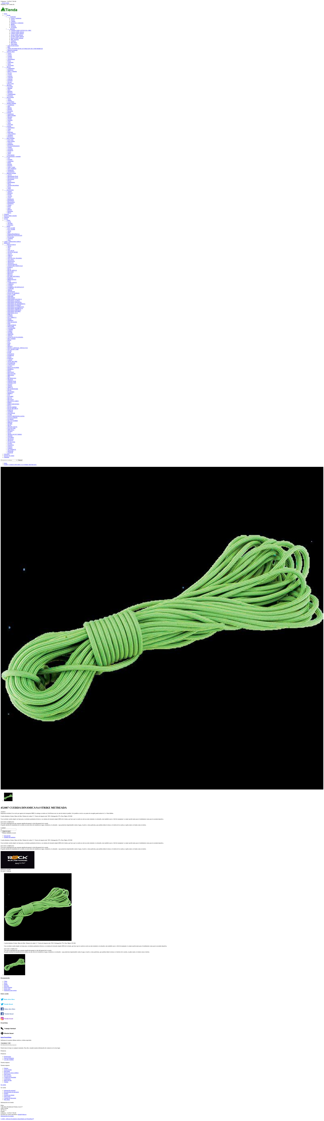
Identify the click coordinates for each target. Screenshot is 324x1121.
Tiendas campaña (10, 103)
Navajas (9, 73)
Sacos (5, 983)
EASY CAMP (11, 294)
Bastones (9, 165)
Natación (6, 217)
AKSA (9, 246)
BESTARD (10, 272)
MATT (9, 370)
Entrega (6, 1068)
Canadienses (10, 105)
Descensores (10, 179)
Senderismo (10, 114)
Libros (7, 220)
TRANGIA (10, 439)
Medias (13, 24)
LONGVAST (11, 364)
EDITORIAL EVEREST (14, 305)
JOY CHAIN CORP (13, 349)
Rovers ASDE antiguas (17, 38)
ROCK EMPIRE (12, 407)
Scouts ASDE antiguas (17, 35)
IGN (8, 341)
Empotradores (11, 182)
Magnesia (10, 92)
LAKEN (9, 360)
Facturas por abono (9, 1095)
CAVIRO (10, 285)
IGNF (9, 343)
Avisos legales (8, 1069)
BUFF (9, 281)
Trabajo (13, 20)
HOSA (9, 340)
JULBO (9, 351)
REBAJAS (7, 243)
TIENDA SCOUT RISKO (14, 434)
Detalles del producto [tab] (9, 837)
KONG (9, 357)
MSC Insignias (15, 39)
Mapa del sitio (8, 1080)
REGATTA (10, 399)
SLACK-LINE (11, 428)
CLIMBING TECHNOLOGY (15, 287)
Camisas (13, 21)
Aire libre (9, 223)
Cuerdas (9, 56)
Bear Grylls (10, 83)
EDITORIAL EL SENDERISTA (16, 304)
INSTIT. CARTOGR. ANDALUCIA (17, 348)
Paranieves (10, 150)
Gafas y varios (11, 167)
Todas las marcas (10, 244)
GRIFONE (10, 334)
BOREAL (10, 278)
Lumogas (9, 76)
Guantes (9, 147)
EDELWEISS (11, 297)
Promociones (7, 1056)
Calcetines (10, 149)
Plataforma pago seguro (10, 990)
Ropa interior (10, 155)
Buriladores (10, 203)
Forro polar (10, 139)
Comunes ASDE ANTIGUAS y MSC (21, 30)
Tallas (5, 981)
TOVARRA (10, 437)
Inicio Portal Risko (6, 1037)
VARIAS (13, 41)
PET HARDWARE (12, 389)
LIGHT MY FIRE (12, 361)
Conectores (10, 62)
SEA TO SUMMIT (12, 420)
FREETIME (10, 326)
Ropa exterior (11, 141)
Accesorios (14, 27)
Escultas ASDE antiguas (17, 36)
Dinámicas (10, 136)
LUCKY (9, 366)
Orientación (10, 170)
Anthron (9, 256)
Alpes (9, 240)
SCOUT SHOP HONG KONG (16, 416)
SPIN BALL (10, 430)
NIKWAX (10, 379)
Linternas (9, 79)
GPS (8, 158)
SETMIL (9, 423)
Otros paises (14, 44)
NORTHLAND (11, 382)
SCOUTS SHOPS (12, 417)
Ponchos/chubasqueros (13, 146)
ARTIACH (10, 263)
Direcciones (7, 1096)
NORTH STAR (11, 381)
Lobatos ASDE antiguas (17, 33)
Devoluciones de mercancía (11, 1092)
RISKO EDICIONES (13, 404)
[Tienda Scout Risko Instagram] (9, 1019)
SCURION (10, 419)
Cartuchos (10, 77)
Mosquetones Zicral (12, 176)
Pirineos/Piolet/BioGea (13, 234)
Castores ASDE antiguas (17, 32)
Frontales (9, 159)
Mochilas (8, 85)
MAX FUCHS (11, 373)
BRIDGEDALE (11, 279)
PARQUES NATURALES (14, 235)
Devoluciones (7, 1076)
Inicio (5, 13)
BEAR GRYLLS (12, 270)
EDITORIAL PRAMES (14, 311)
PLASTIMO (10, 392)
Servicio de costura (9, 455)
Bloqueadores (11, 202)
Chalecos (9, 143)
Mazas (9, 184)
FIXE (8, 323)
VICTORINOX (11, 449)
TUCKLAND (11, 442)
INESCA (9, 346)
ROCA (9, 405)
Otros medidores (11, 168)
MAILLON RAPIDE (13, 367)
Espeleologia (9, 190)
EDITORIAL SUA (12, 313)
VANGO (9, 446)
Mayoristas (7, 1071)
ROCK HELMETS (12, 408)
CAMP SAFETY (12, 282)
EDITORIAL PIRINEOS (14, 310)
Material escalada (10, 173)
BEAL (9, 269)
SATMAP (10, 411)
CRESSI (9, 290)
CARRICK (10, 284)
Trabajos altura (9, 51)
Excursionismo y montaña (12, 156)
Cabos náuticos (11, 133)
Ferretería (9, 80)
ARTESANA (11, 261)
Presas (9, 187)
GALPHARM (11, 328)
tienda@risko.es (22, 1114)
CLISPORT (10, 288)
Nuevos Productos (9, 1058)
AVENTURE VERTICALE (15, 266)
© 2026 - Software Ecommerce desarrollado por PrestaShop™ (17, 1119)
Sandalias (9, 120)
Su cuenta (3, 1084)
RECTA (9, 398)
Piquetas (9, 109)
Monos (9, 212)
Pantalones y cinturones (17, 23)
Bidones (9, 209)
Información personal (9, 1090)
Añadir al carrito (5, 831)
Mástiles (9, 108)
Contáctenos (7, 1079)
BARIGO (10, 267)
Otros (8, 89)
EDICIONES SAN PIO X (14, 299)
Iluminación (10, 199)
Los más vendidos (9, 1059)
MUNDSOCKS (11, 378)
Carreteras (10, 238)
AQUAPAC (10, 259)
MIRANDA (10, 375)
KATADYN (10, 354)
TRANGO (10, 440)
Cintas (9, 129)
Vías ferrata (10, 65)
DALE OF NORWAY (13, 293)
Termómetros (10, 171)
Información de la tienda (7, 1116)
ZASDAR (10, 452)
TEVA (9, 433)
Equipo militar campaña (10, 215)
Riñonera (9, 91)
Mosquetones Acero (12, 177)
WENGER (10, 451)
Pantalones (10, 144)
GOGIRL (10, 332)
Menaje (7, 67)
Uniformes (11, 16)
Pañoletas (13, 26)
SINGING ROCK (12, 427)
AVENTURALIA (12, 264)
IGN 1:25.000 (11, 228)
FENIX (9, 319)
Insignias (11, 29)
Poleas (9, 61)
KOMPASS (10, 355)
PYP (8, 395)
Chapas (9, 205)
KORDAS (10, 358)
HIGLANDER (11, 338)
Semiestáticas (11, 127)
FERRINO (10, 320)
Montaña (9, 88)
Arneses (9, 54)
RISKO (9, 402)
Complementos (11, 94)
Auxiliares (10, 135)
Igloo (8, 106)
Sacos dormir (9, 97)
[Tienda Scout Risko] (9, 1015)
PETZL (9, 390)
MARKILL (10, 369)
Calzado (7, 112)
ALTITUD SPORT (12, 252)
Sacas (8, 208)
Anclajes (9, 57)
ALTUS (9, 253)
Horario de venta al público (11, 1072)
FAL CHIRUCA (11, 317)
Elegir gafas (7, 989)
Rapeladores (10, 200)
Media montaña (11, 115)
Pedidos (6, 1093)
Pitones (9, 180)
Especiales (10, 124)
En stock (3, 871)
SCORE (9, 414)
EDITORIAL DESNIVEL (14, 302)
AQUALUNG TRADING (14, 258)
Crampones (10, 161)
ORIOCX (10, 387)
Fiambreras (10, 70)
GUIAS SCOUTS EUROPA (15, 337)
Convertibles (10, 102)
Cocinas (9, 74)
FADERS (10, 316)
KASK (9, 352)
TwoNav (9, 443)
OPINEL (9, 386)
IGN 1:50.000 (11, 229)
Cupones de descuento (10, 1098)
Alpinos (9, 100)
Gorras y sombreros (16, 18)
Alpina (9, 231)
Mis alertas (7, 1099)
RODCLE (10, 410)
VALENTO (10, 445)
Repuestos (10, 95)
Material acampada (12, 50)
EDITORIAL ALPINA (13, 300)
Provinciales (10, 237)
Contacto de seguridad (10, 1077)
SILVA (9, 425)
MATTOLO (10, 372)
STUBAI (9, 431)
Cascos (9, 53)
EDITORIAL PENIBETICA (15, 308)
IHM (8, 345)
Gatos (9, 121)
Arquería (6, 214)
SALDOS (6, 454)
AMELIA (10, 255)
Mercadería (14, 42)
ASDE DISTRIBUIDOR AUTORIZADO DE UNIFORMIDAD (25, 48)
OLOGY (9, 384)
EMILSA (9, 314)
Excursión (10, 86)
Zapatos (9, 118)
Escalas (9, 194)
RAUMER (10, 396)
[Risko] (9, 1010)
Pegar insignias (8, 987)
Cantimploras (11, 68)
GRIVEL (9, 335)
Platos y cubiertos (12, 71)
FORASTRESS (11, 325)
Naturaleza (10, 225)
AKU (8, 247)
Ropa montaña (9, 138)
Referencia (4, 869)
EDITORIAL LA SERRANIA (15, 307)
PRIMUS (9, 393)
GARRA (9, 331)
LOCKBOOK (11, 363)
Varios (9, 64)
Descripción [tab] (7, 835)
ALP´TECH (10, 250)
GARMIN (10, 329)
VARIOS (9, 448)
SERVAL (10, 422)
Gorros (9, 152)
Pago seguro (7, 1074)
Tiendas (6, 1082)
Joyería (6, 218)
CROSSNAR (11, 291)
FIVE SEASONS (12, 322)
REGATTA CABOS (13, 401)
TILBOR (9, 436)
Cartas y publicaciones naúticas (12, 241)
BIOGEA (10, 273)
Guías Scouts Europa (13, 45)
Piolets (9, 162)
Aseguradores (11, 59)
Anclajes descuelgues (13, 185)
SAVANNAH (11, 413)
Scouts (7, 15)
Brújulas (9, 164)
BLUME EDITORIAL (13, 276)
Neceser (9, 82)
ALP (8, 249)
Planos (7, 226)
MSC (8, 47)
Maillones (10, 193)
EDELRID (10, 296)
